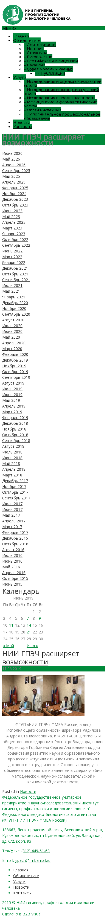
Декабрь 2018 (15, 423)
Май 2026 (11, 159)
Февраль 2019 (15, 417)
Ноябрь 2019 (14, 365)
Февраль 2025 (15, 187)
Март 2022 (12, 256)
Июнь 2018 (12, 457)
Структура (35, 52)
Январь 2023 (13, 233)
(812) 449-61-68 (35, 850)
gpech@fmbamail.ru (32, 860)
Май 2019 (11, 400)
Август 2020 (13, 319)
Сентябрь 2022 (16, 245)
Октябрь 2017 (15, 492)
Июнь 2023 (12, 210)
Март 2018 (12, 475)
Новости (21, 122)
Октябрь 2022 (15, 239)
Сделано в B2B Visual (21, 914)
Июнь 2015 (12, 584)
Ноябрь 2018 (14, 429)
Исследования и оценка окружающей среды (63, 83)
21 (29, 632)
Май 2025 (11, 176)
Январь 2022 (13, 262)
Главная (21, 36)
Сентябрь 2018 (16, 440)
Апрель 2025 (14, 182)
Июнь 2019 (12, 394)
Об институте (27, 40)
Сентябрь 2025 (16, 170)
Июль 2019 (12, 388)
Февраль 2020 (15, 354)
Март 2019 (12, 411)
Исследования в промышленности (59, 97)
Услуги (19, 77)
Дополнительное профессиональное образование (62, 116)
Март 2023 (12, 228)
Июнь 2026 (12, 153)
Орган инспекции (42, 110)
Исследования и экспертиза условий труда (61, 91)
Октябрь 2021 (15, 274)
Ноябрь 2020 (14, 308)
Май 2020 (11, 337)
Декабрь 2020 (15, 302)
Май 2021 (11, 291)
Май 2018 (11, 463)
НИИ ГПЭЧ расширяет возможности (40, 657)
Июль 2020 (12, 325)
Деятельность (40, 44)
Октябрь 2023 (15, 205)
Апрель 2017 (14, 521)
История (34, 48)
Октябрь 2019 (15, 371)
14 (29, 625)
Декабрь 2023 (15, 199)
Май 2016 (11, 566)
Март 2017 (12, 526)
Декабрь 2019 (15, 360)
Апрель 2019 (14, 406)
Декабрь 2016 (15, 538)
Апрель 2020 (14, 342)
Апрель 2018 (14, 469)
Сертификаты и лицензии (51, 60)
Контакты (22, 126)
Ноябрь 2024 (14, 193)
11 (11, 625)
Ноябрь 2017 (14, 486)
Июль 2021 (12, 285)
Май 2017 (11, 515)
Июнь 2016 (12, 561)
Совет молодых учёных (48, 69)
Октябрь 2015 (15, 578)
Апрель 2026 (14, 164)
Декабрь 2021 (15, 268)
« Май (8, 645)
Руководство (38, 56)
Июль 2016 (12, 555)
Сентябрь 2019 (16, 377)
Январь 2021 (13, 296)
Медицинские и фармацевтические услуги (60, 104)
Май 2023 (11, 216)
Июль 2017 (12, 503)
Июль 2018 (12, 452)
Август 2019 (13, 383)
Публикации (50, 73)
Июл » (32, 645)
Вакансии (34, 65)
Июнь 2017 (12, 509)
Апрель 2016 (14, 572)
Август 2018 (13, 446)
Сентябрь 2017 (16, 498)
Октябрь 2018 (15, 434)
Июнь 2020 (12, 331)
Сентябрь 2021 (16, 279)
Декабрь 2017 (15, 480)
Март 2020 (12, 348)
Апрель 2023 (14, 222)
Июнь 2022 (12, 251)
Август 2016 (13, 549)
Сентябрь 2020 (16, 314)
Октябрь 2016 (15, 543)
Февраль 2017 (15, 532)
